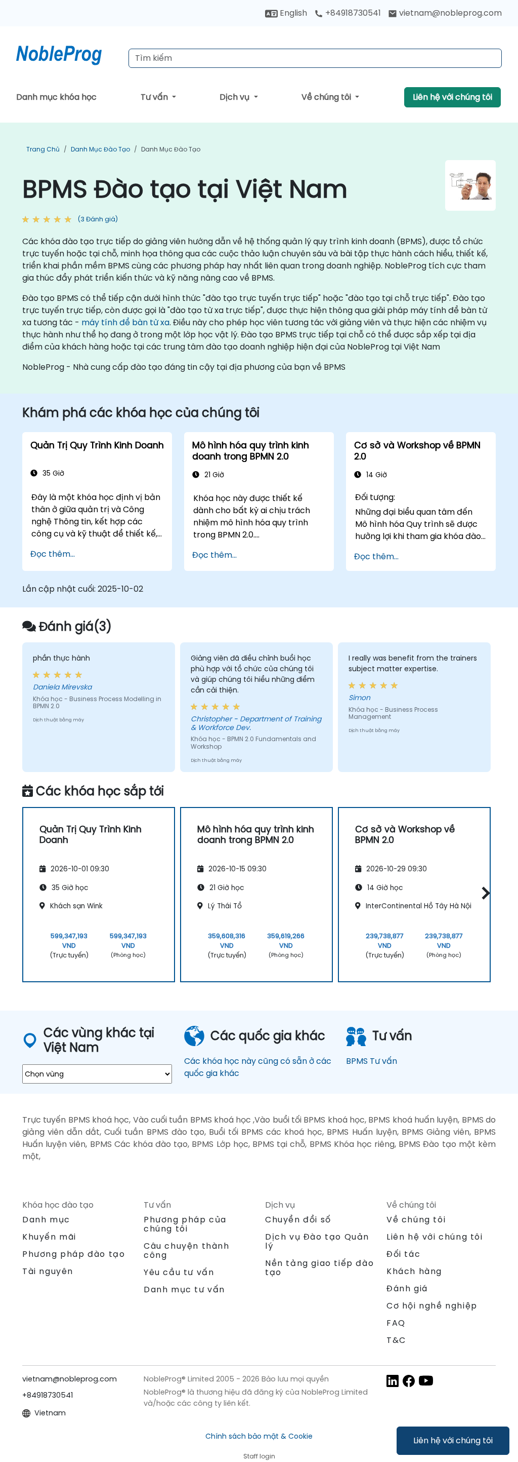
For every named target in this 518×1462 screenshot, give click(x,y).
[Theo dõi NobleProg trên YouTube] (426, 1380)
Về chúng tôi (327, 97)
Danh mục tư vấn (184, 1289)
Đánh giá (407, 1288)
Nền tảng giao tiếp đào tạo (319, 1267)
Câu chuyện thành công (187, 1250)
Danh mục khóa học (56, 97)
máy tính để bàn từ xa (125, 322)
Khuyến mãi (49, 1237)
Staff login (259, 1456)
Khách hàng (414, 1271)
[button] (483, 893)
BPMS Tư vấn (371, 1061)
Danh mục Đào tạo (100, 149)
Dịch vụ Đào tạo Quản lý (317, 1241)
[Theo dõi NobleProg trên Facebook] (409, 1380)
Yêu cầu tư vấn (179, 1272)
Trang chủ (43, 149)
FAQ (396, 1323)
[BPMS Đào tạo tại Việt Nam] (68, 53)
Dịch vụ (235, 97)
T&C (396, 1340)
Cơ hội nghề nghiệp (432, 1306)
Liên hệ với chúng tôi (453, 1440)
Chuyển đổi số (298, 1219)
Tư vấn (155, 97)
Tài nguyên (47, 1271)
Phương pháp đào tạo (73, 1254)
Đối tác (403, 1254)
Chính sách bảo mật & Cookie (259, 1436)
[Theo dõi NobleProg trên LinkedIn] (392, 1380)
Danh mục (46, 1219)
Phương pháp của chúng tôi (185, 1224)
